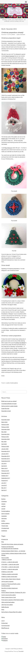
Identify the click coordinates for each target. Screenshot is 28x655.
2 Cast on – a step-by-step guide (9, 562)
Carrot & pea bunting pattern (8, 595)
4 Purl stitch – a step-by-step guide (10, 567)
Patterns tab (4, 138)
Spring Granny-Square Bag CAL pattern (11, 612)
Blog (2, 542)
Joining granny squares (7, 581)
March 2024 (4, 422)
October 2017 (4, 475)
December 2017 (5, 473)
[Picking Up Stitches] (14, 17)
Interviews (4, 518)
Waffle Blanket (5, 607)
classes (3, 504)
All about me (4, 539)
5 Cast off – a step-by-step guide (9, 569)
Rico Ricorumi (8, 148)
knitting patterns (5, 523)
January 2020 (4, 449)
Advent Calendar (9, 56)
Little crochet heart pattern (8, 602)
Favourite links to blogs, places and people (12, 544)
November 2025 (5, 419)
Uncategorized (5, 528)
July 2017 (3, 483)
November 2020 (5, 439)
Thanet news (4, 526)
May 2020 (3, 441)
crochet (8, 383)
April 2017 (4, 490)
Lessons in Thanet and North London (10, 584)
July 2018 (3, 463)
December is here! (6, 411)
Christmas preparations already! (12, 32)
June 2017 (4, 485)
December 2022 (5, 429)
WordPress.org (5, 628)
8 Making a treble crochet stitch (9, 576)
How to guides (5, 557)
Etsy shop (16, 350)
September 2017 (5, 478)
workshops (4, 530)
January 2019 (4, 454)
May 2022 (3, 432)
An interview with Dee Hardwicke (9, 548)
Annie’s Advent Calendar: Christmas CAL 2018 (13, 592)
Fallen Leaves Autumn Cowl (8, 597)
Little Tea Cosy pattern (7, 604)
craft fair (3, 506)
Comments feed (5, 625)
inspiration (4, 516)
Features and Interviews (7, 546)
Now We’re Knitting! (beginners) (9, 588)
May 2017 (3, 488)
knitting (3, 521)
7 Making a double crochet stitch (9, 574)
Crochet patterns (14, 383)
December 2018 (5, 456)
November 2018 (5, 458)
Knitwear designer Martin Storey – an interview (13, 551)
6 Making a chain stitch (7, 572)
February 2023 (5, 427)
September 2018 (5, 461)
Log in (3, 620)
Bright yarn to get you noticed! (9, 401)
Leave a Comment (21, 34)
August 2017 (4, 480)
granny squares (5, 513)
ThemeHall (20, 651)
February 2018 (5, 471)
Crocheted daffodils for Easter (9, 403)
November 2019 (5, 451)
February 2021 (5, 437)
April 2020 (4, 444)
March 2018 (4, 468)
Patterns (3, 590)
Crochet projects (5, 586)
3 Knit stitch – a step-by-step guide (10, 564)
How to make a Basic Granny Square (10, 579)
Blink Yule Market (20, 343)
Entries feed (4, 623)
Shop (2, 609)
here (11, 304)
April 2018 (4, 466)
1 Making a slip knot (6, 559)
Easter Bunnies (5, 408)
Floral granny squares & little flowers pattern (12, 600)
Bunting (3, 499)
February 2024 (5, 424)
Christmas (4, 501)
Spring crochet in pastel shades (9, 406)
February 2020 (5, 446)
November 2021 (5, 434)
